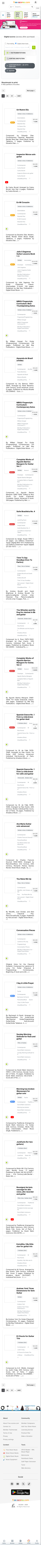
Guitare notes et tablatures (25, 114)
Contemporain (21, 121)
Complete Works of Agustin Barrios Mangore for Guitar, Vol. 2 (25, 661)
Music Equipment (11, 1459)
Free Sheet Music (12, 1450)
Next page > (31, 90)
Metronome (25, 1455)
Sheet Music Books (12, 1453)
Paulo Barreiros (21, 372)
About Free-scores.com (11, 1423)
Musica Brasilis (21, 377)
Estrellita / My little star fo (24, 1260)
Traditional (31, 1102)
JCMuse (19, 1355)
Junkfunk (20, 1155)
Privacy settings (8, 1439)
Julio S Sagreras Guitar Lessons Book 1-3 (26, 253)
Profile (37, 1543)
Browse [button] (12, 1543)
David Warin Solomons (23, 1050)
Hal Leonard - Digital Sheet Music (25, 583)
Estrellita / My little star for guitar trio (25, 1245)
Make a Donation (26, 1436)
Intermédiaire (21, 118)
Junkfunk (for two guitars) (25, 1143)
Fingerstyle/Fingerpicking (24, 317)
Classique (20, 265)
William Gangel (21, 320)
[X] (23, 1484)
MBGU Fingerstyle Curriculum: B (22, 323)
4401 (19, 96)
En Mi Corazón (23, 202)
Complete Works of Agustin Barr (25, 481)
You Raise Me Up (24, 879)
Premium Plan (25, 1433)
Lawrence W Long (22, 941)
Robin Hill (30, 1153)
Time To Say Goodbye (23, 580)
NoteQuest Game (27, 1458)
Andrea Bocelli (21, 578)
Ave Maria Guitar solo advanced (24, 825)
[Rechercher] (32, 7)
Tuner (23, 1465)
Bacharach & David (23, 997)
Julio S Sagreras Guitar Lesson (24, 270)
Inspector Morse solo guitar (26, 155)
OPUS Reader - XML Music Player (27, 1451)
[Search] (33, 47)
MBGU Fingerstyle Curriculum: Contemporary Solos (26, 404)
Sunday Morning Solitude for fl (25, 1053)
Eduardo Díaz (21, 123)
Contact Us (7, 1426)
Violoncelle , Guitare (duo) (25, 778)
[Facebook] (12, 1484)
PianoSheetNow (22, 840)
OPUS (28, 1543)
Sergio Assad (21, 525)
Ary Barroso (31, 369)
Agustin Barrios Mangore (24, 477)
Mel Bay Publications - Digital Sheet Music (24, 275)
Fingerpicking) (21, 944)
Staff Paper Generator (28, 1461)
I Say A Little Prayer (25, 983)
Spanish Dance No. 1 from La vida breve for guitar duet (25, 717)
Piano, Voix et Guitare (24, 566)
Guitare (20, 260)
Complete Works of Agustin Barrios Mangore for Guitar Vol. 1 (25, 462)
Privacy (5, 1436)
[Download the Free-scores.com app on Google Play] (20, 1492)
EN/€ (37, 8)
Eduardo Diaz (21, 129)
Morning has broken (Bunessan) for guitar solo (25, 1091)
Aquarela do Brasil (22, 374)
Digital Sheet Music (12, 1456)
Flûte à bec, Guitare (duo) (25, 1198)
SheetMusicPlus (22, 131)
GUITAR (11, 71)
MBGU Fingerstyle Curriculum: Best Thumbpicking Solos (26, 303)
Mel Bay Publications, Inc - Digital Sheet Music (25, 485)
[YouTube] (17, 1484)
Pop (18, 894)
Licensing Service (27, 1430)
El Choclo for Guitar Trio (25, 1337)
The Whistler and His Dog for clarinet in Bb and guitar (26, 612)
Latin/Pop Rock (21, 520)
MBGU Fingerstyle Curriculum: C (22, 424)
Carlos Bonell (21, 168)
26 (7, 96)
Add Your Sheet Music (28, 1426)
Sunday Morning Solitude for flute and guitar (26, 1036)
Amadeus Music (22, 633)
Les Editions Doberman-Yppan (24, 531)
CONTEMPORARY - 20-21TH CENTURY (18, 65)
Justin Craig (20, 1349)
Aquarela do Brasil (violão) (25, 359)
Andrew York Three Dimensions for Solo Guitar (26, 1290)
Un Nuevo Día (23, 110)
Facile (19, 991)
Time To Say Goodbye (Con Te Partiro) (24, 560)
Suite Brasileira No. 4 (26, 511)
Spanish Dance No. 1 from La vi (25, 733)
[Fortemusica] (13, 1506)
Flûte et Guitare (22, 1043)
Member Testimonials (10, 1430)
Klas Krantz (20, 626)
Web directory (25, 1468)
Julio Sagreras (21, 267)
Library (20, 1543)
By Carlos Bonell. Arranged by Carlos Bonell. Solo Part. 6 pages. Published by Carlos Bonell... (20, 189)
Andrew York (21, 1304)
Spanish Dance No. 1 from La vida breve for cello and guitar (25, 771)
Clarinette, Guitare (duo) (24, 618)
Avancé (26, 470)
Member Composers (28, 1423)
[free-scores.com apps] (3, 15)
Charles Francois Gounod (24, 837)
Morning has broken (23, 1107)
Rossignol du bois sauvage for (25, 1208)
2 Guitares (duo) (22, 723)
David (30, 999)
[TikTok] (29, 1484)
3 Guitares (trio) (22, 1250)
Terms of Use (7, 1433)
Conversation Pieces (26, 930)
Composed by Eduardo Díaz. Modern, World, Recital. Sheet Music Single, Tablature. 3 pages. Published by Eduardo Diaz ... (20, 237)
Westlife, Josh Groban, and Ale (25, 891)
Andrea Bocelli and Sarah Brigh (24, 574)
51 (12, 96)
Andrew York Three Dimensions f (23, 1307)
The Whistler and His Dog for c (25, 629)
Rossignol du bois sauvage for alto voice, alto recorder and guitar (25, 1190)
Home (4, 1543)
